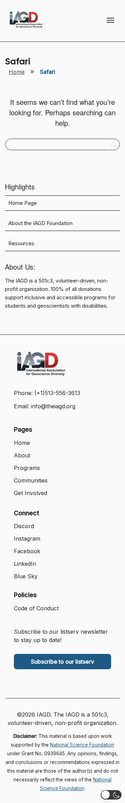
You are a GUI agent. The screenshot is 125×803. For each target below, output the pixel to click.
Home (17, 71)
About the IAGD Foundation (40, 223)
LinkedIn (25, 563)
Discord (24, 526)
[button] (111, 795)
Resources (21, 243)
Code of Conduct (36, 608)
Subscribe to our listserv (62, 661)
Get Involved (30, 492)
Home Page (22, 203)
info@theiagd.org (53, 406)
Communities (31, 480)
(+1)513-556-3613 (57, 392)
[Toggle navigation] (110, 20)
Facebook (27, 551)
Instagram (27, 538)
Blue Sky (26, 576)
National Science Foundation (82, 745)
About (22, 455)
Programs (27, 467)
